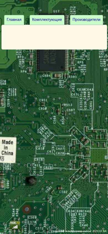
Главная (14, 19)
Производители (87, 19)
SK (105, 231)
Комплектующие (47, 19)
